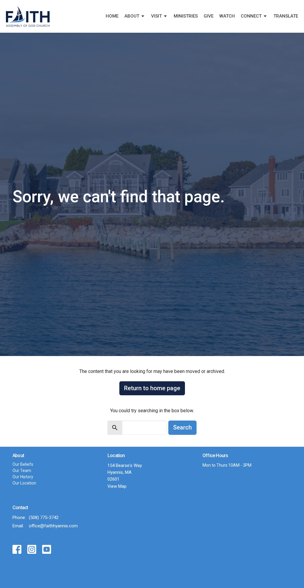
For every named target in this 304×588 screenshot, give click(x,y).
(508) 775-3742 (43, 517)
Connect (251, 16)
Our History (22, 476)
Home (112, 16)
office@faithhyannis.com (53, 526)
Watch (227, 16)
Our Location (24, 483)
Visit (156, 16)
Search (182, 427)
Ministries (186, 16)
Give (208, 16)
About (131, 16)
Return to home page (152, 388)
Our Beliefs (22, 464)
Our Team (21, 470)
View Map (116, 486)
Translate (285, 16)
